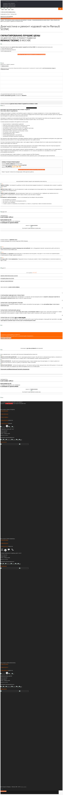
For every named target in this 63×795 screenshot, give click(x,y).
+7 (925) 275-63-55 (4, 423)
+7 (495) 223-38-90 (4, 12)
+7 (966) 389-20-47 (4, 543)
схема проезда (3, 442)
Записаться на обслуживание (6, 16)
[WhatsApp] (3, 426)
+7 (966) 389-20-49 (4, 414)
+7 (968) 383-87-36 (4, 420)
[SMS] (10, 426)
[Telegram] (7, 426)
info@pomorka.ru (11, 12)
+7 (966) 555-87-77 (4, 667)
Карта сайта (23, 786)
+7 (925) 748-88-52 (4, 417)
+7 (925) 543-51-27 (4, 546)
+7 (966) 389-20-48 (4, 670)
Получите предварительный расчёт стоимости (14, 369)
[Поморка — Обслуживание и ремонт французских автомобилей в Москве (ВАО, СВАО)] (7, 9)
